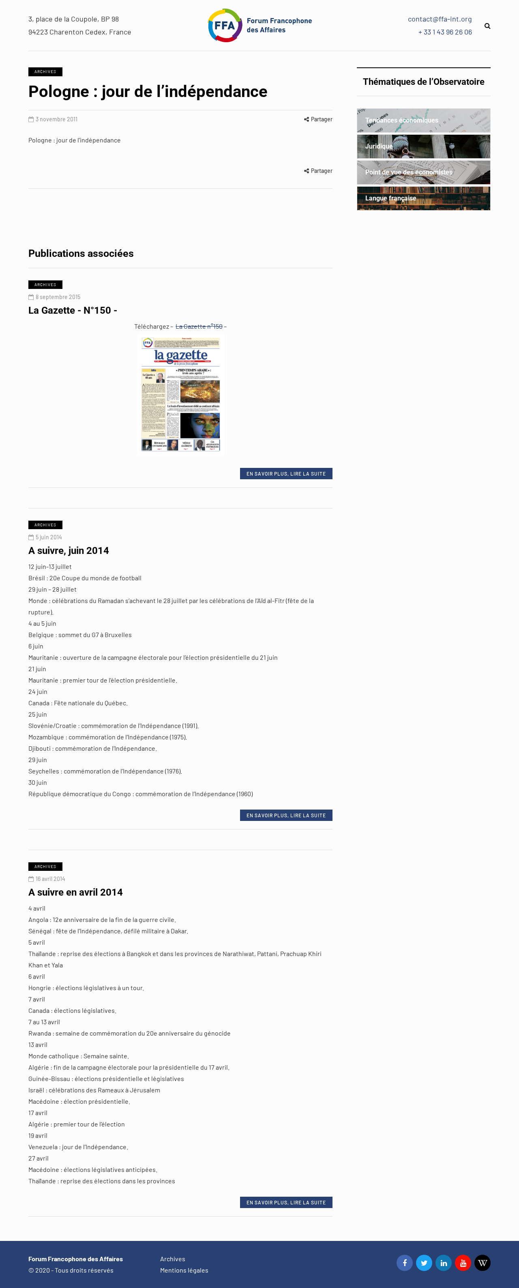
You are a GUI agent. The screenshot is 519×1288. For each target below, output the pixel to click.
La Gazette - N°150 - (72, 310)
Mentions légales (184, 1270)
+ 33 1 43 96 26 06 (445, 31)
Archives (45, 71)
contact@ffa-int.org (440, 18)
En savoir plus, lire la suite (286, 473)
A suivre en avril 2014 (75, 892)
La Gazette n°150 (199, 326)
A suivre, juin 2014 (68, 550)
